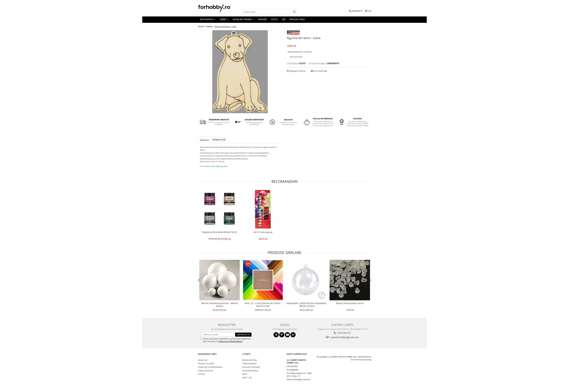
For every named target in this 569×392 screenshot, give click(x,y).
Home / (202, 26)
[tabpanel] (240, 71)
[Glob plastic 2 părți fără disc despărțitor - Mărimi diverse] (306, 280)
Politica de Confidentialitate (230, 341)
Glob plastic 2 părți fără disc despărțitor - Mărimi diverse (306, 304)
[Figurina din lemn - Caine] (240, 71)
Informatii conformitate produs (214, 166)
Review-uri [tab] (219, 139)
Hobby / (210, 26)
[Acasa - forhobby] (217, 8)
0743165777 (344, 332)
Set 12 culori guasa (263, 232)
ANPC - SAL (247, 377)
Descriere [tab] (204, 140)
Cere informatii (320, 70)
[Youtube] (287, 334)
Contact (201, 374)
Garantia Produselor (251, 367)
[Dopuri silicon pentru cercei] (350, 280)
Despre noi (202, 360)
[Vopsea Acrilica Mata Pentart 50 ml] (219, 209)
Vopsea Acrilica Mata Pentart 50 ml (219, 232)
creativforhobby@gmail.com (344, 337)
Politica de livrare (205, 370)
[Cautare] (294, 11)
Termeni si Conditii (206, 363)
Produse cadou (297, 19)
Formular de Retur (250, 370)
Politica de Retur (249, 363)
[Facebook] (276, 334)
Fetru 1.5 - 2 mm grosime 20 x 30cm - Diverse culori (263, 304)
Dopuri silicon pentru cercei (350, 303)
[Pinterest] (281, 334)
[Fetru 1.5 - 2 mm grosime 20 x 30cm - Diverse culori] (263, 280)
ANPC (244, 374)
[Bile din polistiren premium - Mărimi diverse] (219, 280)
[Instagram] (293, 334)
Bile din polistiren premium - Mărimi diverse (219, 304)
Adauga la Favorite (297, 70)
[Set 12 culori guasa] (263, 209)
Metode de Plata (249, 360)
